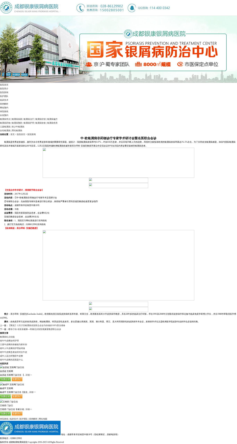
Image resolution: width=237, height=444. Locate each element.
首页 (12, 134)
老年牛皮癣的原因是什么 (11, 360)
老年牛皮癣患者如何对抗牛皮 (13, 352)
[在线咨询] (11, 382)
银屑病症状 (40, 119)
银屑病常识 (5, 119)
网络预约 (4, 107)
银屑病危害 (52, 123)
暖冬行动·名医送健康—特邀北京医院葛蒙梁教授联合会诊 (34, 329)
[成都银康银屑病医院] (85, 15)
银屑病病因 (17, 119)
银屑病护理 (29, 123)
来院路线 (4, 111)
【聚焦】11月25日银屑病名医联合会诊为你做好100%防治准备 (36, 325)
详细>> (29, 375)
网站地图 (43, 419)
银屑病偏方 (52, 119)
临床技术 (4, 100)
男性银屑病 (17, 130)
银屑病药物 (5, 123)
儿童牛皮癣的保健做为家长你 (13, 344)
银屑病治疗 (29, 119)
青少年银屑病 (18, 127)
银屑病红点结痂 (7, 337)
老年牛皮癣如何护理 (9, 340)
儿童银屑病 (5, 127)
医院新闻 (4, 92)
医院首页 (4, 85)
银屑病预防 (17, 123)
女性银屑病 (5, 130)
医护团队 (4, 96)
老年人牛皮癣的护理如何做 (12, 348)
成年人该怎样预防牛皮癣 (11, 356)
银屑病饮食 (40, 123)
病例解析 (4, 104)
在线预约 (4, 115)
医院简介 (4, 88)
